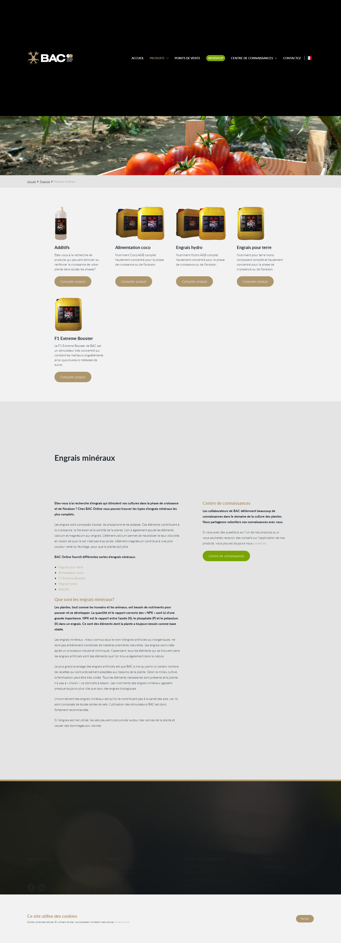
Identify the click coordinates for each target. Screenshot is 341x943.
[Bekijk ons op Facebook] (31, 887)
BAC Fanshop (119, 886)
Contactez (292, 58)
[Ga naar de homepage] (50, 58)
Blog (191, 886)
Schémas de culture (201, 867)
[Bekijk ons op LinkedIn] (41, 887)
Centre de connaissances (252, 58)
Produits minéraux (122, 873)
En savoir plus (122, 921)
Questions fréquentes (202, 879)
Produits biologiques (124, 867)
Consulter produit (72, 281)
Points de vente (187, 58)
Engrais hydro (189, 247)
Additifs (62, 247)
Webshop (215, 58)
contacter (259, 543)
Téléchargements (199, 873)
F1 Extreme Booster (73, 338)
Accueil (138, 58)
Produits (157, 58)
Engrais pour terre (254, 247)
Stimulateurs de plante (125, 879)
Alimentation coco (133, 247)
